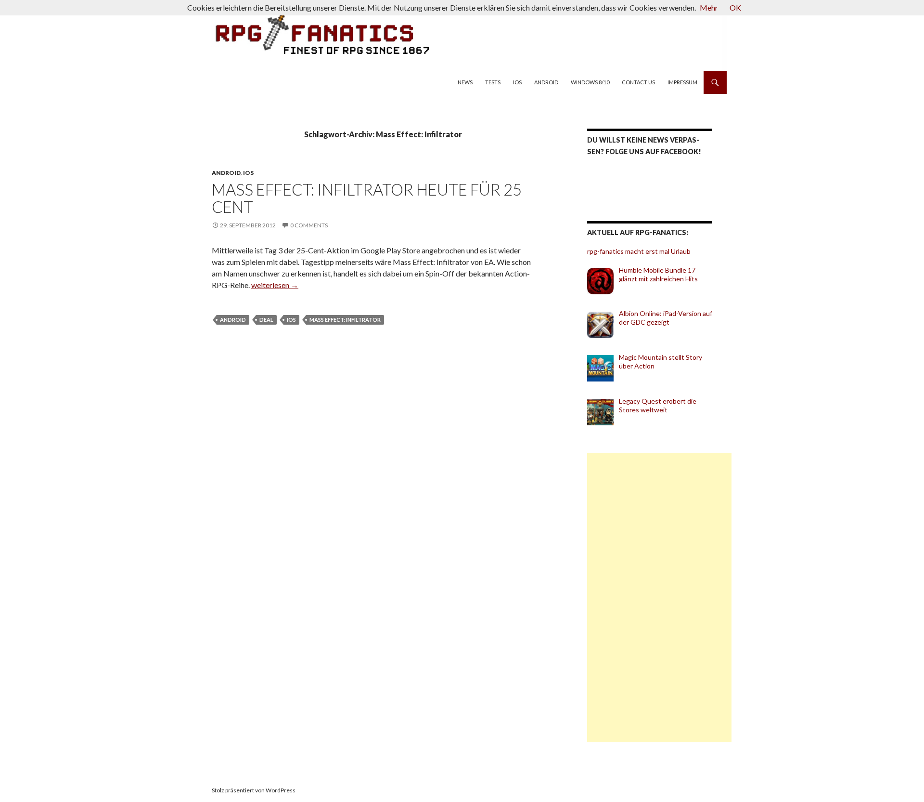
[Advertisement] (659, 597)
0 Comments (309, 225)
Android (546, 82)
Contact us (638, 82)
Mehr (709, 7)
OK (735, 7)
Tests (492, 82)
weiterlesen (274, 284)
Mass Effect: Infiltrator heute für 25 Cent (367, 198)
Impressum (682, 82)
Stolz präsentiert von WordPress (253, 790)
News (465, 82)
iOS (517, 82)
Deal (266, 319)
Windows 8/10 (590, 82)
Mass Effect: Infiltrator (345, 319)
